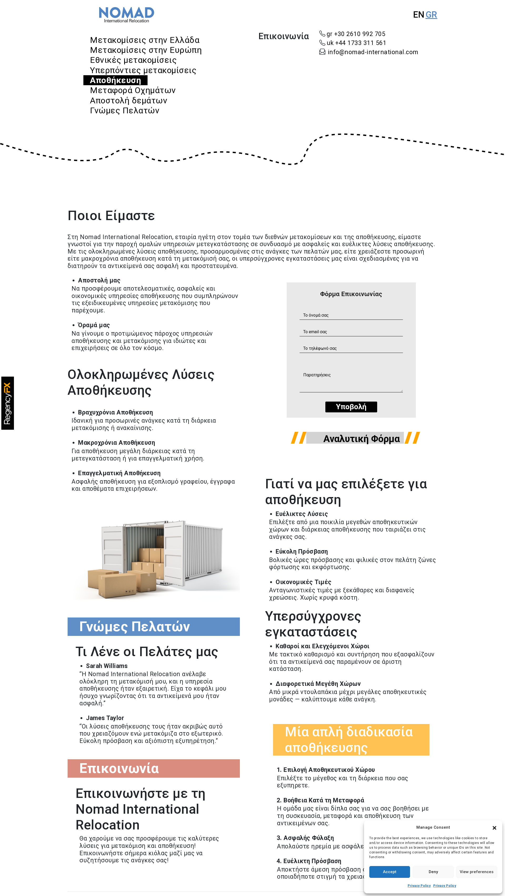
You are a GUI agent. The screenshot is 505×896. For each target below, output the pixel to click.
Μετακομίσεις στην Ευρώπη (146, 50)
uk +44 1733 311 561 (357, 43)
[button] (494, 827)
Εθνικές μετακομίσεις (133, 60)
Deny (433, 871)
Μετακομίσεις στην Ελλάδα (144, 40)
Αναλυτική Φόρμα (361, 438)
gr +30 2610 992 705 (356, 34)
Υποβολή (351, 406)
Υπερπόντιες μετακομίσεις (143, 70)
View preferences (476, 871)
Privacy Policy (419, 886)
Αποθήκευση (115, 80)
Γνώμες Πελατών (124, 110)
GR (431, 14)
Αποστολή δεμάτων (128, 100)
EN (418, 14)
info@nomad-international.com (373, 52)
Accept (389, 871)
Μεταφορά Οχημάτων (133, 90)
